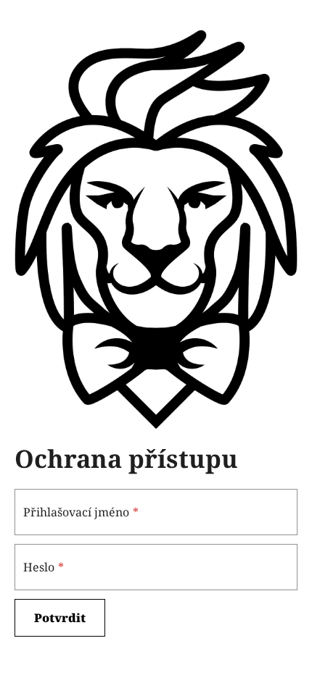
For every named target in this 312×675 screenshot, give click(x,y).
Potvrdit (60, 618)
